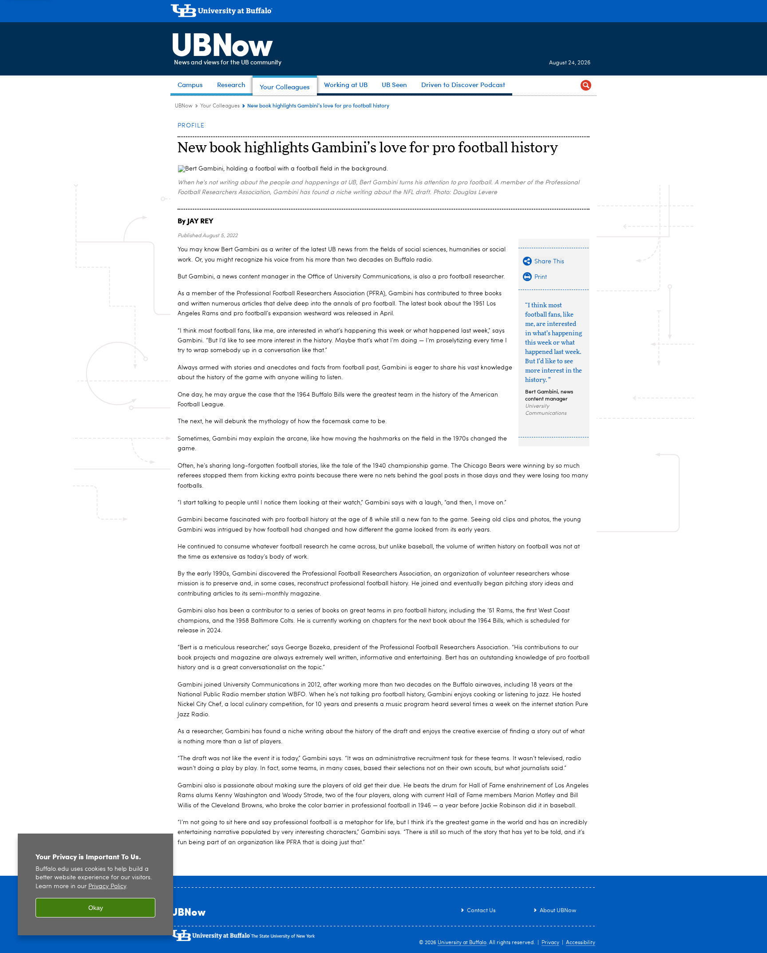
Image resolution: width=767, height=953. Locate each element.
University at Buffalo (462, 942)
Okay (95, 907)
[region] (95, 884)
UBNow (221, 42)
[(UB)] (383, 12)
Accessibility (580, 942)
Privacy (550, 942)
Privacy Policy (107, 886)
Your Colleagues (220, 106)
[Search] (586, 85)
